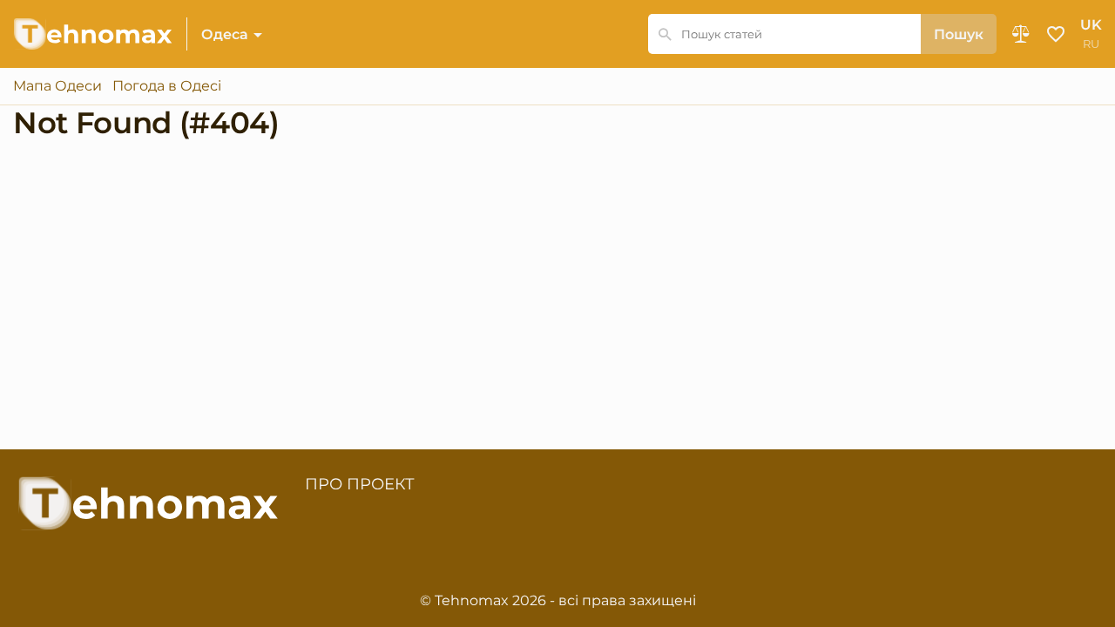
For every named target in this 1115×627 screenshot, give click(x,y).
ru (1091, 44)
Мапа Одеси (57, 86)
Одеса (224, 34)
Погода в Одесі (166, 86)
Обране (1055, 34)
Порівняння (1020, 34)
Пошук (958, 34)
